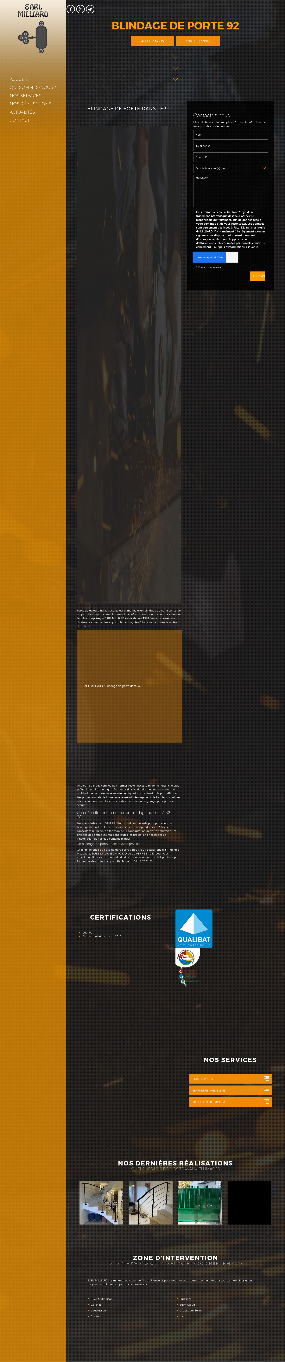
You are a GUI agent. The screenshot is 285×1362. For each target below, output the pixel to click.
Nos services (25, 95)
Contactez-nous (198, 41)
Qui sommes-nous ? (33, 87)
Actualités (22, 112)
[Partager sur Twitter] (80, 9)
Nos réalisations (30, 103)
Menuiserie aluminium (209, 1102)
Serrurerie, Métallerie (209, 1090)
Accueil (19, 79)
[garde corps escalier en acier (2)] (101, 1203)
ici (257, 247)
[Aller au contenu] (175, 69)
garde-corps (123, 849)
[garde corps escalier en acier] (151, 1203)
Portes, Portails (204, 1079)
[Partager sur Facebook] (70, 9)
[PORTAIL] (249, 1203)
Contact (19, 120)
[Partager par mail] (90, 9)
